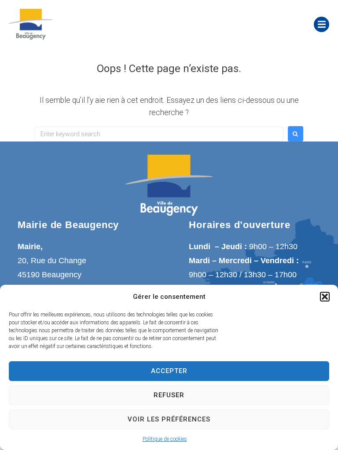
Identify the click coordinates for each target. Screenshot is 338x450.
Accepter (169, 371)
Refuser (169, 395)
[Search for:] (159, 134)
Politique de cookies (165, 439)
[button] (324, 296)
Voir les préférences (169, 419)
